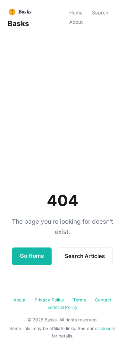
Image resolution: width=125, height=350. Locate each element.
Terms (79, 299)
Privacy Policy (49, 299)
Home (76, 13)
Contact (103, 299)
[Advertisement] (62, 101)
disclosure (105, 328)
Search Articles (85, 256)
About (76, 22)
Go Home (32, 256)
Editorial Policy (62, 307)
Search (100, 13)
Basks (18, 23)
